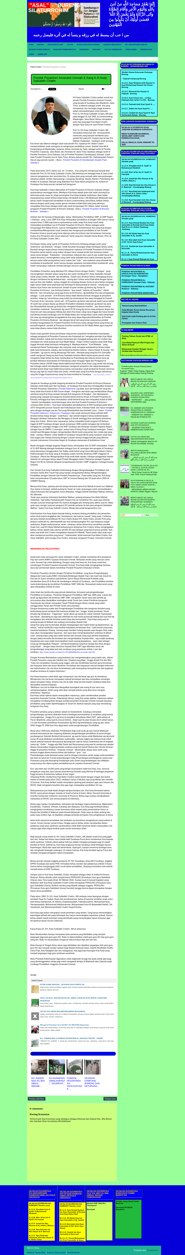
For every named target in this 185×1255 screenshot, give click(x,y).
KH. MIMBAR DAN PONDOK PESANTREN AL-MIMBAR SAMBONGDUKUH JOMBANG (143, 410)
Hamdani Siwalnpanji (112, 44)
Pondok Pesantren (50, 67)
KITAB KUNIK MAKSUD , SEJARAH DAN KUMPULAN (62, 985)
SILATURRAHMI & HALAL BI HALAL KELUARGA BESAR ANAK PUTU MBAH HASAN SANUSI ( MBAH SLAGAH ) (144, 484)
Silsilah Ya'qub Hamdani (39, 49)
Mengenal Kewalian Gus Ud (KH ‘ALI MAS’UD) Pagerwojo (64, 1025)
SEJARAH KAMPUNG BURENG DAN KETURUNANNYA (143, 424)
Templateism (152, 1250)
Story (31, 54)
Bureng (40, 44)
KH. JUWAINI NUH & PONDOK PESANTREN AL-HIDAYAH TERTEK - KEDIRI (71, 1038)
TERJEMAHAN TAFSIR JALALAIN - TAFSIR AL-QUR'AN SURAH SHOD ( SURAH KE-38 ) (144, 468)
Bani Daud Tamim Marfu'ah (64, 49)
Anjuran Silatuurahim (56, 1252)
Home (31, 44)
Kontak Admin (73, 1252)
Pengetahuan (146, 49)
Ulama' (63, 67)
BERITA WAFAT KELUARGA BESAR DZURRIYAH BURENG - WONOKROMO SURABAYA (143, 500)
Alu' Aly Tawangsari (113, 49)
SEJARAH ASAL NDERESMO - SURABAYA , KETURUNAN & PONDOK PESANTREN (143, 395)
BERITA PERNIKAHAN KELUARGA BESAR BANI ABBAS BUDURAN (144, 453)
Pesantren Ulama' (55, 44)
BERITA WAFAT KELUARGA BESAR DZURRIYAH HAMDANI (143, 380)
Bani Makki (84, 49)
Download (42, 54)
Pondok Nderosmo (67, 389)
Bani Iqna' (96, 49)
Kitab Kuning (131, 49)
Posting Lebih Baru (36, 1099)
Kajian (70, 44)
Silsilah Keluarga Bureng (88, 44)
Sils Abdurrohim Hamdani (136, 44)
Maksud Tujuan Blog (36, 1252)
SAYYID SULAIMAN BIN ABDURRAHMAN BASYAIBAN (62, 1011)
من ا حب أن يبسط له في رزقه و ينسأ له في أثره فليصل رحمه (81, 34)
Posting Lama (110, 1099)
